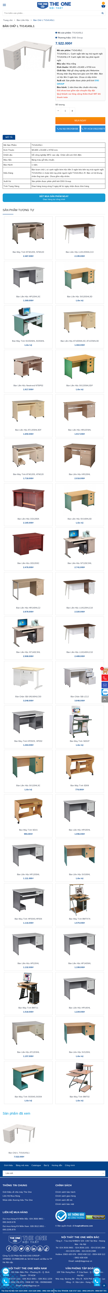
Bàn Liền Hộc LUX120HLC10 (80, 608)
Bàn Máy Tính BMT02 (80, 1097)
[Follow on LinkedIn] (34, 1248)
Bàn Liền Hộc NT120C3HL (80, 563)
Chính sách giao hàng (65, 1196)
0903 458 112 (84, 1254)
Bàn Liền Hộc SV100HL (79, 874)
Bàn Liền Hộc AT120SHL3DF (28, 430)
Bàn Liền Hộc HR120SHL (79, 430)
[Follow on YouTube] (40, 1248)
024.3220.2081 (73, 1251)
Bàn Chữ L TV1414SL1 (19, 1153)
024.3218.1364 (98, 1247)
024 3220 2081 (35, 1291)
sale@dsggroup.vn (83, 1261)
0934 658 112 (99, 1254)
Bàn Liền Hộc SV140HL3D (80, 519)
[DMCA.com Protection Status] (95, 1217)
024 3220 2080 (21, 1291)
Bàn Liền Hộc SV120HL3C (28, 785)
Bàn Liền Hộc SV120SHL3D (79, 296)
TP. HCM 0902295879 (94, 129)
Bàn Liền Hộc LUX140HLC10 (80, 652)
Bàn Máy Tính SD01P (80, 741)
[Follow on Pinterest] (28, 1248)
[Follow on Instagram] (15, 1248)
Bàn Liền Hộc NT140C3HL (28, 652)
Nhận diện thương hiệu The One (18, 1200)
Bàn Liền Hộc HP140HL (79, 1008)
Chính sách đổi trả (63, 1200)
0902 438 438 (81, 1257)
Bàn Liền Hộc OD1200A (28, 519)
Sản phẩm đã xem (16, 1113)
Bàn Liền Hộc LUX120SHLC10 (80, 252)
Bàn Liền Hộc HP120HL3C (28, 296)
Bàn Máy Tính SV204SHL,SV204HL (28, 341)
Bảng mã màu (22, 1165)
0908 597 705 (32, 1282)
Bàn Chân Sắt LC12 (80, 696)
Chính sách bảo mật (64, 1204)
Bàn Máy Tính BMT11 (28, 1008)
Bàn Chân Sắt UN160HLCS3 (28, 696)
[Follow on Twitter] (21, 1248)
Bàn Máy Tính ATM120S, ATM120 (28, 474)
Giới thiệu (8, 1165)
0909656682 (46, 1282)
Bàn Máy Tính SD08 (79, 785)
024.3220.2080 (89, 1251)
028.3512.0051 (29, 1279)
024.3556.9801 (66, 1247)
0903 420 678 (69, 1254)
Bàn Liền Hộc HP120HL (28, 963)
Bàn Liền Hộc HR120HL (80, 474)
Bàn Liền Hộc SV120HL (79, 1052)
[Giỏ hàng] (103, 7)
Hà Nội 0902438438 (68, 129)
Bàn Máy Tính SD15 (28, 830)
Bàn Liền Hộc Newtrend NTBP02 (28, 385)
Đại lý (46, 1165)
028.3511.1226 (45, 1279)
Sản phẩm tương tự (18, 210)
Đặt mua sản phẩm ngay (54, 197)
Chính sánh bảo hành (65, 1192)
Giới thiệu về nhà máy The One (17, 1192)
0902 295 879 (17, 1282)
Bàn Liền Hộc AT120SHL (28, 1052)
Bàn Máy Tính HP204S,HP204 (28, 919)
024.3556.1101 (82, 1247)
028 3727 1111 (75, 1291)
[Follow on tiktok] (46, 1248)
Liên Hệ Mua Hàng (11, 1196)
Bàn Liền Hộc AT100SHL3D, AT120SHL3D (80, 341)
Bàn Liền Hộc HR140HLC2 (28, 608)
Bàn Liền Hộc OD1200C (28, 563)
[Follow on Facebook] (9, 1248)
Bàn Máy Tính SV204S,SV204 (28, 1097)
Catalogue (36, 1165)
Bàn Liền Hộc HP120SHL (28, 874)
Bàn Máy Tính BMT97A (79, 919)
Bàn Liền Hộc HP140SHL (79, 963)
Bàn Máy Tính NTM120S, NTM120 (28, 252)
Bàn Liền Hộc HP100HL (79, 830)
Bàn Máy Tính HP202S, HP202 (28, 741)
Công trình (70, 1165)
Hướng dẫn (57, 1165)
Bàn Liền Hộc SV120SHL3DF (79, 385)
